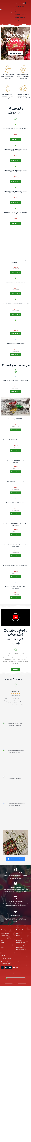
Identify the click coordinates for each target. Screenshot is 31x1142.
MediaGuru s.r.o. (22, 982)
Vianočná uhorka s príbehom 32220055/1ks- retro (15, 303)
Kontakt (18, 935)
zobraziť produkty (15, 53)
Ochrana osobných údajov (22, 945)
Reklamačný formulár (21, 949)
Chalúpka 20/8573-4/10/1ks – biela (15, 502)
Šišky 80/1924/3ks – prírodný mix (15, 481)
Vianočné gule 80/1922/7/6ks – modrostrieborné (15, 565)
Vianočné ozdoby (5, 933)
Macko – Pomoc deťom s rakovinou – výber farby (15, 324)
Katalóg (2, 947)
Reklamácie (19, 940)
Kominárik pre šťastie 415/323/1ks (15, 343)
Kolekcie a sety (4, 935)
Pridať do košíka (15, 139)
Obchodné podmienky (21, 942)
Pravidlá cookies (20, 947)
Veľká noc (3, 940)
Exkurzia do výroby (5, 945)
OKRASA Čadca (8, 982)
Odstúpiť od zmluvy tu (21, 952)
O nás (17, 933)
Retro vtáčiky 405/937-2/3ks (15, 418)
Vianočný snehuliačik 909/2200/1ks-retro (15, 282)
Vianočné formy (4, 938)
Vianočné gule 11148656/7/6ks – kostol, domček (15, 128)
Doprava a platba (20, 938)
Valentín (2, 942)
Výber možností (15, 160)
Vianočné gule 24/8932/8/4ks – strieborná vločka (15, 439)
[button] (20, 6)
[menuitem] (13, 968)
